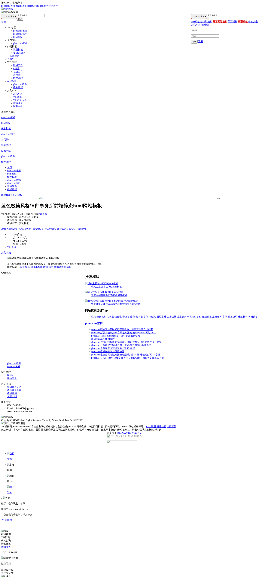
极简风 (67, 267)
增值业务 (18, 103)
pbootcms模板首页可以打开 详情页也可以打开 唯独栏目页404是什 (125, 354)
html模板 (20, 6)
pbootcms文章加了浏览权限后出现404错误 (113, 348)
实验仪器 (171, 316)
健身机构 (101, 316)
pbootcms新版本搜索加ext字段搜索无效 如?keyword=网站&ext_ (123, 332)
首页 (3, 22)
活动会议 (117, 316)
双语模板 (18, 49)
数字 (137, 316)
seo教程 (44, 6)
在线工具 (18, 71)
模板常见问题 (14, 390)
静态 (51, 267)
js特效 (16, 68)
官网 (224, 316)
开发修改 (6, 543)
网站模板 (6, 195)
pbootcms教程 (32, 6)
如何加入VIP (14, 387)
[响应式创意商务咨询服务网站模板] (104, 292)
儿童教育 (181, 316)
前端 (45, 267)
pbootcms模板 (8, 6)
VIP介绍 (11, 247)
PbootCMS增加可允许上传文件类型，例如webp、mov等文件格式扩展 (127, 357)
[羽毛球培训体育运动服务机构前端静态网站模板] (111, 301)
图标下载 (18, 65)
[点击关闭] (1, 528)
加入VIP (17, 93)
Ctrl (6, 2)
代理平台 (12, 59)
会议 (124, 316)
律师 (27, 267)
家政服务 (217, 316)
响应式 (152, 316)
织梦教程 (18, 87)
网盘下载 (13, 229)
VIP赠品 (17, 97)
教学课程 (18, 78)
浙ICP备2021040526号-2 (129, 433)
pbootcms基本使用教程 (103, 339)
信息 (109, 316)
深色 (199, 316)
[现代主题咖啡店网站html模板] (101, 283)
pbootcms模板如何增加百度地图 (107, 351)
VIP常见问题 (20, 100)
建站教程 (53, 6)
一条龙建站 (13, 56)
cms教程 (11, 81)
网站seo (11, 375)
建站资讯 (12, 378)
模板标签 (12, 393)
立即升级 (42, 214)
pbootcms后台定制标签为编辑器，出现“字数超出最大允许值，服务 (126, 342)
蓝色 (22, 267)
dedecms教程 (13, 366)
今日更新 (171, 426)
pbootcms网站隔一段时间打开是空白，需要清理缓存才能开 (122, 329)
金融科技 (207, 316)
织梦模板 (6, 128)
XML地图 (151, 426)
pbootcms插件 (20, 34)
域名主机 (18, 106)
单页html (191, 316)
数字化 (144, 316)
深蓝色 (131, 316)
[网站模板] (7, 9)
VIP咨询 (5, 537)
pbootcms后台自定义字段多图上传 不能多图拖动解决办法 (121, 345)
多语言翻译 (19, 52)
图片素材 (161, 316)
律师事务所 (37, 267)
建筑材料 (243, 316)
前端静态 (59, 267)
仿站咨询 (6, 540)
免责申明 (12, 396)
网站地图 (161, 426)
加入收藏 (6, 252)
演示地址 (81, 229)
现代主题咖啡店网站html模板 (106, 286)
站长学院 (6, 150)
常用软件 (18, 75)
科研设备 (253, 316)
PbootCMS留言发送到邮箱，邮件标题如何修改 (115, 335)
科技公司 (232, 316)
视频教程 (6, 145)
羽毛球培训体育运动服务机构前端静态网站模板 (116, 304)
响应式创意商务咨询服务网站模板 (109, 295)
